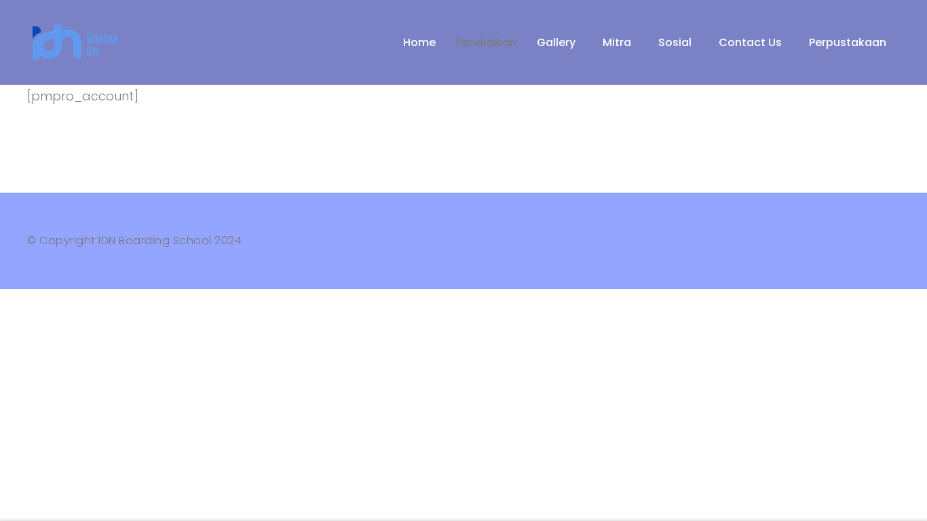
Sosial (675, 42)
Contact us (750, 42)
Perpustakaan (847, 42)
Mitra (617, 42)
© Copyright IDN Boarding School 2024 (134, 240)
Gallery (556, 42)
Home (419, 42)
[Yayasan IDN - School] (78, 42)
